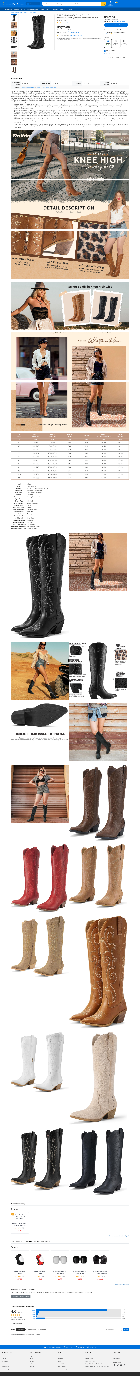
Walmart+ (32, 1364)
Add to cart (116, 25)
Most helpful (43, 1329)
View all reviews (17, 1323)
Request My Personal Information (94, 1364)
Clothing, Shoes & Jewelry (21, 12)
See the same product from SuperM (119, 1236)
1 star (34, 1318)
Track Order (81, 1347)
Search (126, 1329)
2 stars (33, 1316)
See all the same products (122, 1284)
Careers (62, 9)
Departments (8, 9)
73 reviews (69, 22)
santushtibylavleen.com (76, 35)
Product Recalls (62, 1366)
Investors (4, 1364)
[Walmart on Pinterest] (125, 1365)
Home (12, 12)
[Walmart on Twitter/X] (118, 1365)
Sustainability (5, 1366)
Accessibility (61, 1364)
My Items (69, 9)
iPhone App (116, 1356)
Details (118, 54)
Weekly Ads (93, 1347)
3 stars (33, 1314)
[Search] (103, 4)
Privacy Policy (89, 1358)
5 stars (33, 1310)
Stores (31, 1358)
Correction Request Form (20, 1296)
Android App (116, 1358)
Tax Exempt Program (63, 1369)
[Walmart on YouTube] (121, 1365)
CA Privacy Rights (90, 1361)
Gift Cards (32, 1366)
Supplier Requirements (8, 1369)
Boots (47, 87)
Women (30, 12)
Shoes (34, 12)
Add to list (110, 57)
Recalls (59, 1361)
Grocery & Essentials (32, 9)
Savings (23, 9)
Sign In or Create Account (53, 1347)
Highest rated (32, 1329)
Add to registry (122, 57)
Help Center (69, 1347)
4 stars (33, 1312)
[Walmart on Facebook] (114, 1365)
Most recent (21, 1329)
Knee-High (53, 87)
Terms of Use (88, 1356)
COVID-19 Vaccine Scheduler (66, 1356)
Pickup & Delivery (45, 9)
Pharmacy (55, 9)
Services (16, 9)
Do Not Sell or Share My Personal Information (97, 1366)
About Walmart (6, 1356)
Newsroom (5, 1361)
